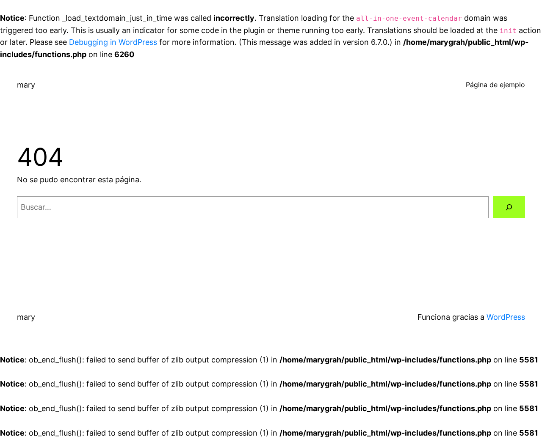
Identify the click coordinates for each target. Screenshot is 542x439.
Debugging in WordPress (113, 42)
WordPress (506, 317)
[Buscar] (509, 207)
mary (26, 84)
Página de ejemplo (495, 84)
